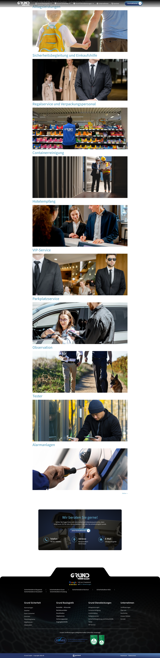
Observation (42, 347)
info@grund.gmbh (110, 542)
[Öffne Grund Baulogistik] (51, 3)
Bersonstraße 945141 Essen (83, 543)
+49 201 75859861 (55, 542)
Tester (37, 396)
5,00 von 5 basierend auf (84, 583)
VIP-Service (41, 250)
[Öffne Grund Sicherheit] (70, 3)
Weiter (125, 493)
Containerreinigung (48, 153)
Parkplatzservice (45, 299)
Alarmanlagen (43, 445)
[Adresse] (74, 539)
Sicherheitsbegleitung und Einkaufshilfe (65, 55)
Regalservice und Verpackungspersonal (64, 104)
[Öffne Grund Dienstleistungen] (93, 3)
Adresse (82, 538)
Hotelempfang (44, 201)
